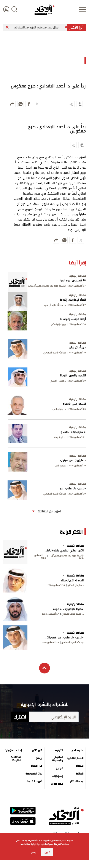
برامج (39, 758)
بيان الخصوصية (33, 773)
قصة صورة (57, 784)
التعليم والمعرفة (57, 758)
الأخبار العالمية (75, 758)
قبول (47, 852)
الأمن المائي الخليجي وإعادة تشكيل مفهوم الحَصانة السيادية (64, 550)
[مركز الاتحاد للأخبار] (44, 9)
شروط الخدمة (34, 781)
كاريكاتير (37, 750)
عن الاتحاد (36, 766)
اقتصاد (79, 766)
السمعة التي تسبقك (72, 580)
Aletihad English (16, 758)
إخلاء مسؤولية (13, 750)
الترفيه (59, 750)
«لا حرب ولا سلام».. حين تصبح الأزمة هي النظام (64, 637)
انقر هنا (57, 844)
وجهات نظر (76, 781)
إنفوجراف (57, 776)
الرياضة (79, 773)
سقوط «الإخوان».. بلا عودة (68, 609)
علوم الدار (77, 750)
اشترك (19, 716)
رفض (34, 852)
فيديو (59, 768)
